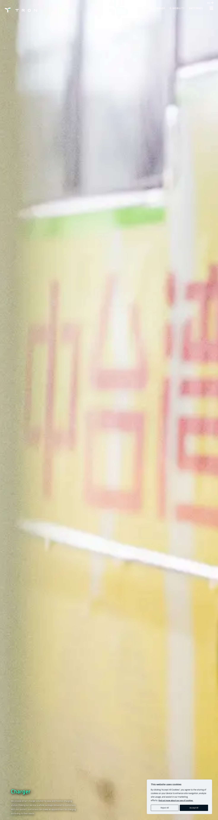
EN (208, 2)
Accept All (194, 807)
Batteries (196, 8)
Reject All (165, 807)
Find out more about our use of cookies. (176, 800)
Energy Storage (153, 8)
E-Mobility (177, 8)
